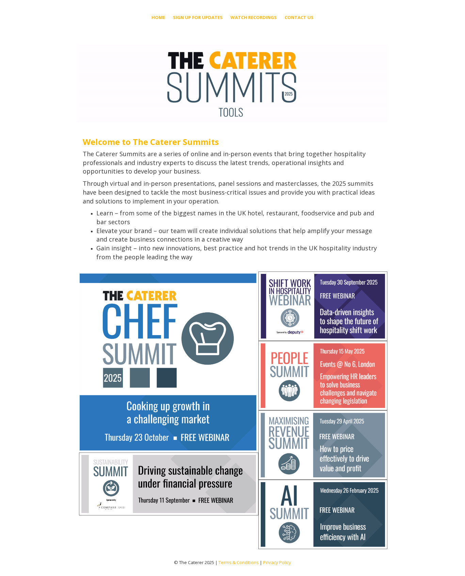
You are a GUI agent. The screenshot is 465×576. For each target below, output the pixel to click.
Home (158, 17)
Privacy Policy (277, 562)
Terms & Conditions (239, 562)
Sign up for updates (198, 17)
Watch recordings (253, 17)
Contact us (299, 17)
